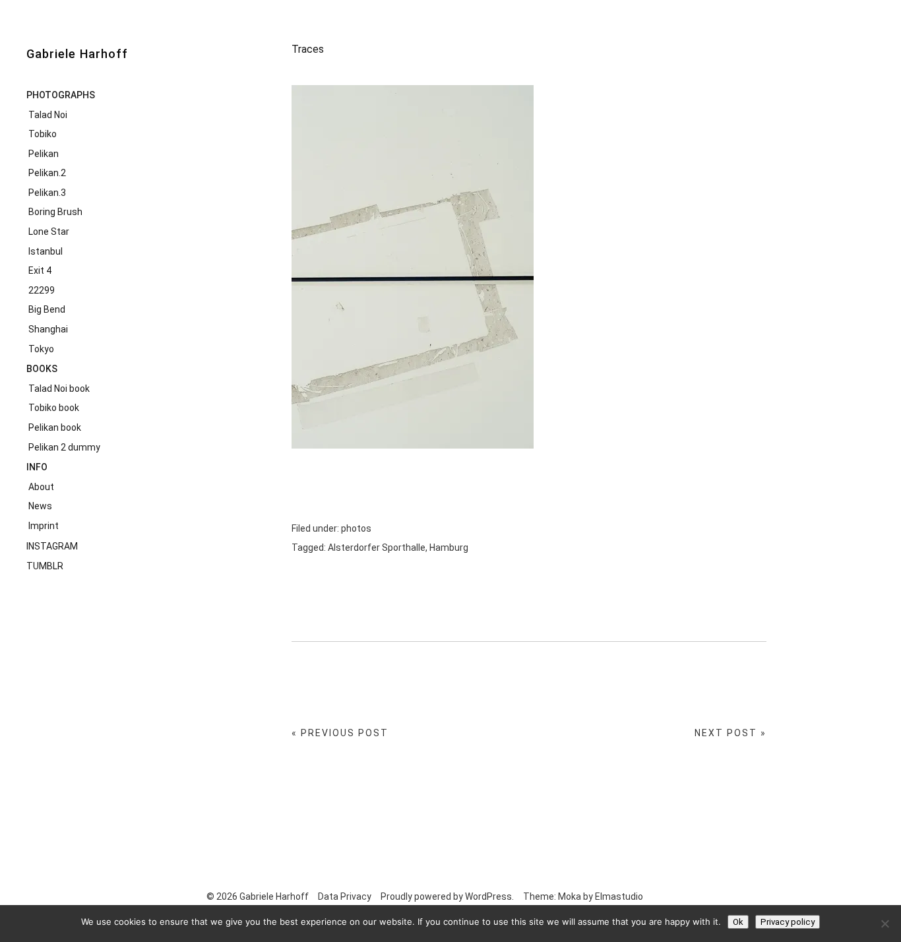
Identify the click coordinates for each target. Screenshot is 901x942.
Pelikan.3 (47, 192)
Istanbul (45, 251)
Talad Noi (47, 115)
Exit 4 (39, 270)
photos (356, 528)
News (40, 506)
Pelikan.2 (47, 173)
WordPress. (489, 896)
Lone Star (48, 231)
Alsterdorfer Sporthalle (376, 547)
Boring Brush (55, 211)
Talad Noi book (59, 388)
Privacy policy (788, 922)
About (41, 487)
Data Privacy (344, 896)
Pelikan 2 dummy (64, 447)
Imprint (43, 525)
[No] (884, 923)
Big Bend (46, 309)
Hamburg (448, 547)
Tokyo (41, 349)
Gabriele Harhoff (77, 54)
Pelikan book (54, 427)
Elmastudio (619, 896)
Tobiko (42, 134)
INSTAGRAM (52, 546)
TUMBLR (44, 566)
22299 (41, 290)
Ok (738, 922)
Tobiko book (53, 407)
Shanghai (48, 329)
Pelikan (43, 153)
